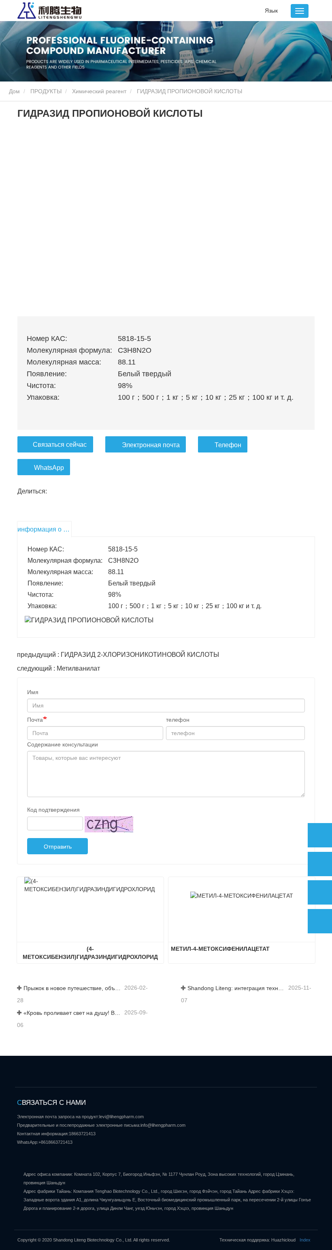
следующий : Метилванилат (58, 668)
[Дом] (49, 10)
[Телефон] (320, 864)
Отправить (58, 846)
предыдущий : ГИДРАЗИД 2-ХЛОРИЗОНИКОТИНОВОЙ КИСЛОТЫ (118, 654)
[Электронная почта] (320, 892)
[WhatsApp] (320, 835)
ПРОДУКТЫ (46, 91)
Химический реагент (99, 91)
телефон (177, 719)
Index (305, 1239)
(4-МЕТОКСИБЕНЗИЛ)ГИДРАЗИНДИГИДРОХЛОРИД (90, 953)
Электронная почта (151, 445)
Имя (32, 692)
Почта (35, 719)
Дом (13, 91)
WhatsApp (49, 467)
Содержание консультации (62, 744)
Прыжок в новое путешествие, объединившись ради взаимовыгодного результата (73, 988)
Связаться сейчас (60, 444)
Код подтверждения (53, 809)
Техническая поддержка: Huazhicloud (257, 1239)
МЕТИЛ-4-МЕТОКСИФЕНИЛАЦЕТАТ (220, 949)
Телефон (228, 445)
